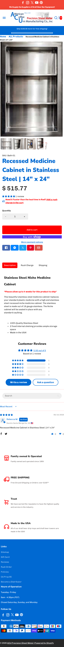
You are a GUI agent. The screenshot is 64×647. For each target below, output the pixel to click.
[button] (8, 196)
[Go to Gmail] (39, 248)
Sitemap (5, 552)
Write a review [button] (18, 382)
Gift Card (5, 557)
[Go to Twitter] (32, 2)
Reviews (5, 562)
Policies (5, 572)
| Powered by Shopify (44, 643)
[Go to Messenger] (15, 248)
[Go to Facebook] (23, 2)
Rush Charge (27, 265)
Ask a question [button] (45, 382)
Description (10, 265)
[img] (6, 415)
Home (3, 36)
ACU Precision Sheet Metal (20, 643)
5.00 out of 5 (39, 350)
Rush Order (6, 567)
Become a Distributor (11, 582)
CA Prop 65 (6, 577)
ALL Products (16, 36)
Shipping (43, 265)
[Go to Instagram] (27, 2)
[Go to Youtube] (37, 2)
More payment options (32, 242)
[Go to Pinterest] (41, 2)
